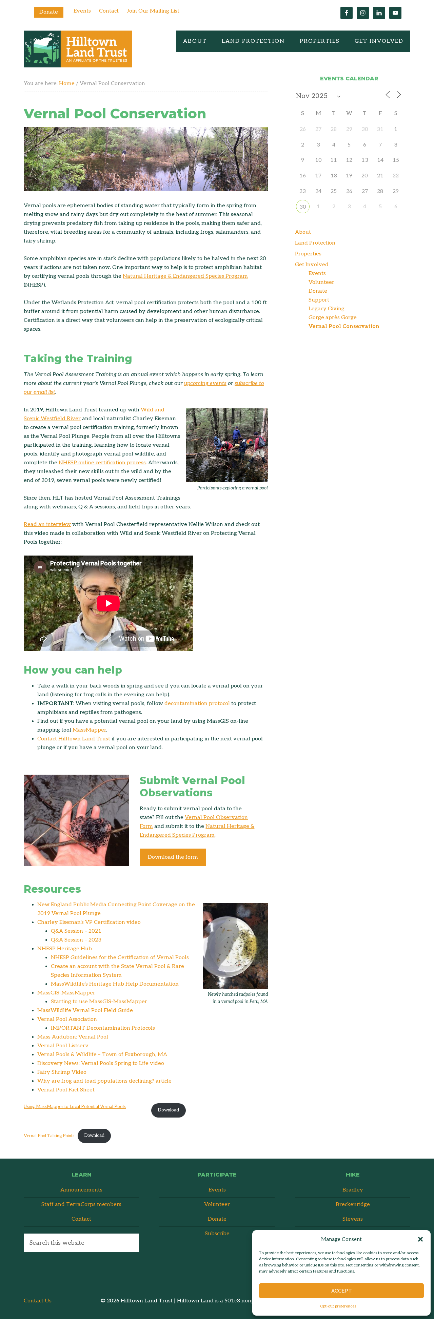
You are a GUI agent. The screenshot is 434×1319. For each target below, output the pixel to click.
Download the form (173, 857)
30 (302, 207)
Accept (341, 1291)
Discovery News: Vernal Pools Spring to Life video (100, 1063)
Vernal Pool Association (67, 1019)
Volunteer (321, 282)
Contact (109, 11)
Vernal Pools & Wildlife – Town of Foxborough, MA (102, 1054)
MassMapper (89, 730)
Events (82, 11)
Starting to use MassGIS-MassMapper (99, 1001)
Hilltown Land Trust (78, 49)
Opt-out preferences (338, 1306)
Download (168, 1110)
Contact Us (38, 1301)
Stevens (352, 1219)
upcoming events (205, 383)
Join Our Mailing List (153, 11)
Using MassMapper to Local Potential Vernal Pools (75, 1106)
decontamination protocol (197, 703)
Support (319, 300)
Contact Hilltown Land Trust (73, 739)
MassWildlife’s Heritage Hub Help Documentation (115, 984)
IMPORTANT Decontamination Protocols (103, 1028)
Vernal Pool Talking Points (49, 1135)
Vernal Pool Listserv (62, 1046)
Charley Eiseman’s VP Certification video (89, 922)
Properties (308, 254)
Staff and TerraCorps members (81, 1204)
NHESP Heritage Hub (64, 949)
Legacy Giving (326, 309)
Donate (48, 12)
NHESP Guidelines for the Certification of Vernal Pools (120, 957)
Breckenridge (353, 1204)
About (303, 232)
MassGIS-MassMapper (66, 993)
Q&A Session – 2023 (76, 940)
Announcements (81, 1190)
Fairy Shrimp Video (61, 1072)
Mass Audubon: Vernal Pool (72, 1037)
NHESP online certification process (102, 463)
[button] (420, 1239)
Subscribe (217, 1233)
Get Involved (312, 264)
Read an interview (47, 524)
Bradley (352, 1190)
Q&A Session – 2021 (76, 931)
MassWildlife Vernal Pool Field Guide (85, 1010)
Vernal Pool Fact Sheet (66, 1090)
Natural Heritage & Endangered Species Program (185, 276)
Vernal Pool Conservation (344, 326)
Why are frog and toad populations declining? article (104, 1081)
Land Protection (315, 243)
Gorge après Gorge (333, 317)
